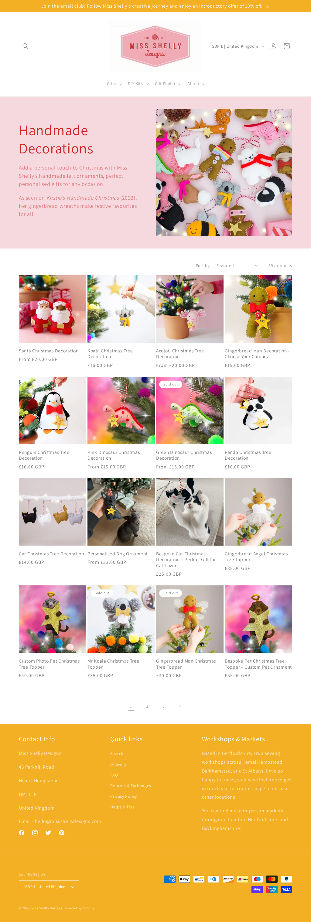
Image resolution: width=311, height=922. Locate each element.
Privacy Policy (123, 796)
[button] (25, 46)
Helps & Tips (122, 807)
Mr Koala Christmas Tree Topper (113, 664)
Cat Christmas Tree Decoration (51, 554)
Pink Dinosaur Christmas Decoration (113, 455)
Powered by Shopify (79, 908)
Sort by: (203, 265)
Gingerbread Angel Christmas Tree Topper (256, 556)
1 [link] (131, 706)
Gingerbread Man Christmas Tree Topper (186, 664)
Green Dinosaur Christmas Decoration (184, 455)
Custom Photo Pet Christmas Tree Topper (49, 664)
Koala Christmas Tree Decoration (110, 353)
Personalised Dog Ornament (117, 554)
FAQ (114, 775)
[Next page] (180, 706)
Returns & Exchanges (130, 785)
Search (117, 753)
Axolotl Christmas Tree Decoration (180, 353)
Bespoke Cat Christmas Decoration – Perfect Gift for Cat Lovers (186, 559)
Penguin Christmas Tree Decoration (44, 455)
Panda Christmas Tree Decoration (248, 455)
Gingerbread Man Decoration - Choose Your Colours (257, 353)
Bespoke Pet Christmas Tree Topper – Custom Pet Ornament (258, 664)
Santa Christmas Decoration (49, 351)
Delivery (118, 764)
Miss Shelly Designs (47, 908)
